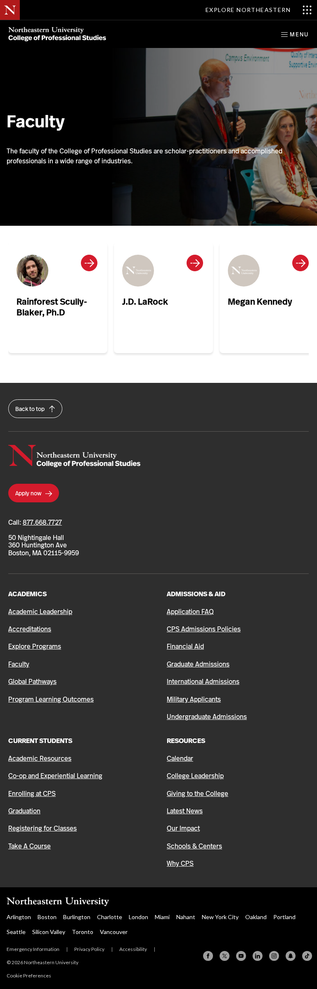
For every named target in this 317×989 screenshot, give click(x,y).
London (138, 916)
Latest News (185, 811)
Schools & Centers (194, 846)
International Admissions (203, 681)
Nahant (185, 916)
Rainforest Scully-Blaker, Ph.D (52, 307)
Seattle (16, 931)
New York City (220, 916)
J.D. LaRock (145, 302)
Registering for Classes (42, 828)
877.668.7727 (42, 522)
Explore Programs (34, 646)
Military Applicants (194, 699)
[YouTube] (241, 956)
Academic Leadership (40, 611)
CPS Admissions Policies (204, 629)
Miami (162, 916)
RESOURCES (186, 740)
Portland (284, 916)
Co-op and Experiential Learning (55, 776)
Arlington (19, 916)
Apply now (29, 493)
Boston (47, 916)
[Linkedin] (258, 956)
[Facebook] (208, 956)
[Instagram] (274, 956)
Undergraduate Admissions (207, 716)
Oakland (256, 916)
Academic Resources (39, 758)
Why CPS (180, 863)
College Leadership (195, 776)
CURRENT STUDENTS (40, 740)
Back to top (30, 409)
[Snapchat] (291, 956)
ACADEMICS (27, 594)
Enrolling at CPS (32, 793)
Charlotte (109, 916)
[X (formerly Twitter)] (224, 956)
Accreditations (29, 629)
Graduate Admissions (198, 664)
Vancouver (114, 931)
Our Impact (183, 828)
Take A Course (29, 846)
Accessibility (133, 949)
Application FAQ (190, 611)
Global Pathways (32, 681)
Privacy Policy (89, 949)
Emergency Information (33, 949)
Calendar (180, 758)
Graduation (24, 811)
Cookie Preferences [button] (29, 975)
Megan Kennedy (260, 302)
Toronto (82, 931)
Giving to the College (197, 793)
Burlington (76, 916)
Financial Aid (185, 646)
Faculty (18, 664)
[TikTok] (307, 956)
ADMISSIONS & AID (196, 594)
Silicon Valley (48, 931)
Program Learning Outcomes (51, 699)
